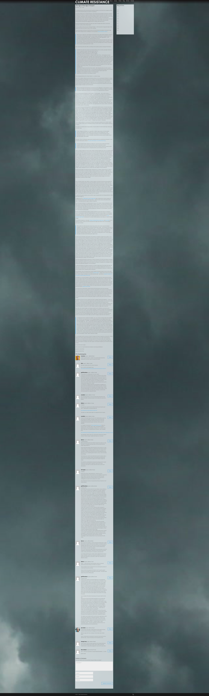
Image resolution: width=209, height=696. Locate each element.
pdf (83, 216)
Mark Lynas (101, 220)
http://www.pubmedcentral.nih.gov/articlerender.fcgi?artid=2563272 (93, 368)
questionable (87, 286)
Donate (132, 0)
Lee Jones (83, 356)
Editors (78, 7)
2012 (118, 21)
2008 (118, 28)
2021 (118, 11)
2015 (118, 16)
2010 (118, 25)
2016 (118, 15)
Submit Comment (107, 683)
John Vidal (107, 220)
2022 (118, 10)
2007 (118, 30)
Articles (127, 0)
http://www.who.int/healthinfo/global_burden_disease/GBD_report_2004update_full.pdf (97, 432)
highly (84, 286)
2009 (118, 26)
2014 (118, 18)
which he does (96, 272)
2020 (118, 13)
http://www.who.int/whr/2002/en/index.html (89, 410)
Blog (124, 0)
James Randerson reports (102, 31)
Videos (120, 0)
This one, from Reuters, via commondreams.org (96, 140)
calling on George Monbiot (94, 220)
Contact (115, 0)
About (111, 0)
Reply (110, 357)
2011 (118, 23)
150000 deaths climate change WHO (89, 198)
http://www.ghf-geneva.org (96, 425)
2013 (118, 20)
